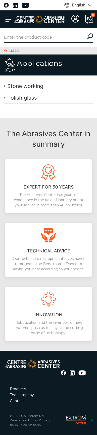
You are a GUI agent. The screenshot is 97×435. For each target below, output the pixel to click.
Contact (17, 401)
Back (14, 50)
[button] (8, 19)
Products (18, 389)
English (78, 4)
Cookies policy (31, 425)
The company (22, 395)
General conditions (23, 420)
